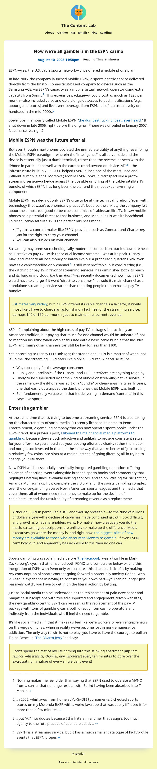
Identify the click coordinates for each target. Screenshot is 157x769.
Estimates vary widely (29, 304)
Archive (62, 32)
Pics (94, 32)
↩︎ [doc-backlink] (30, 690)
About (49, 32)
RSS (72, 32)
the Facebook (89, 558)
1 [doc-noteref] (43, 94)
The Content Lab (78, 25)
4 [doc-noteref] (71, 264)
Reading (106, 32)
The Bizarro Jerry (49, 637)
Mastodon (78, 753)
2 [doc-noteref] (54, 110)
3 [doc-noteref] (127, 164)
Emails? (83, 32)
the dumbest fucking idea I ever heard (110, 120)
